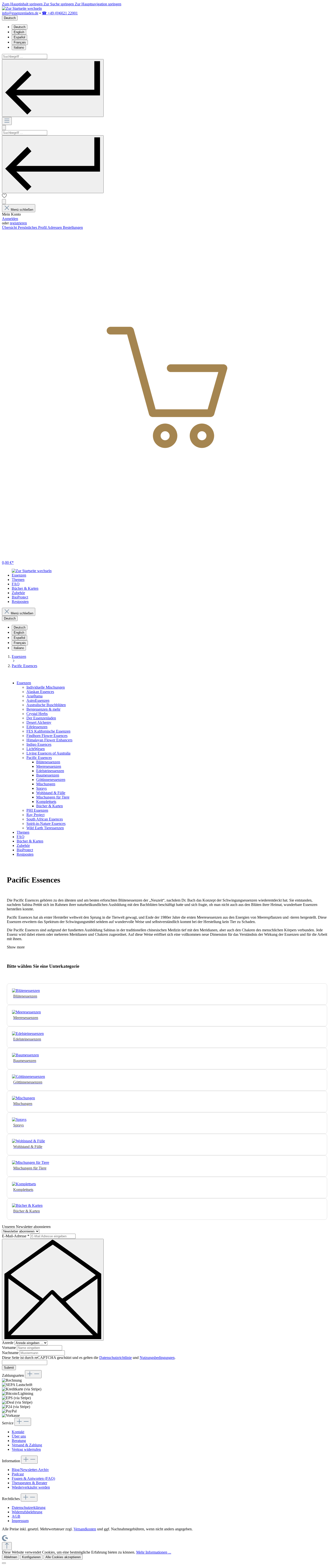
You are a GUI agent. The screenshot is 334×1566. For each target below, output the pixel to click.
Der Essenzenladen (41, 718)
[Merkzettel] (4, 197)
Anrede (8, 1343)
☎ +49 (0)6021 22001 (60, 13)
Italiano (19, 47)
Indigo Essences (38, 744)
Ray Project (35, 815)
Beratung (19, 1441)
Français (20, 42)
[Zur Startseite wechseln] (22, 8)
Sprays (41, 788)
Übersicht (10, 227)
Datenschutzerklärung (28, 1507)
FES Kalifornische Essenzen (48, 731)
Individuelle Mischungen (45, 687)
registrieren (18, 223)
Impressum (20, 1521)
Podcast (18, 1474)
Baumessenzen (47, 775)
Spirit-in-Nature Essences (46, 823)
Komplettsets (46, 801)
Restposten (25, 854)
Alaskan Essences (40, 692)
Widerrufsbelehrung (27, 1512)
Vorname (9, 1347)
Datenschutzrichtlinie (115, 1358)
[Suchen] (53, 88)
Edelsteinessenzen (50, 771)
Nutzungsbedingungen (157, 1358)
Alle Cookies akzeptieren (63, 1557)
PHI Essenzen (37, 810)
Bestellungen (73, 227)
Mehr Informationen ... (153, 1552)
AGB (16, 1516)
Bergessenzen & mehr (43, 709)
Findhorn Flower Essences (46, 736)
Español (19, 37)
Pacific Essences (39, 758)
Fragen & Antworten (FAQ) (33, 1478)
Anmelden (10, 219)
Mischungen (45, 784)
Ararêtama (34, 696)
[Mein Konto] (4, 201)
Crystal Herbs (37, 714)
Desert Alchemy (38, 722)
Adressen (55, 227)
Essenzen (24, 683)
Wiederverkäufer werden (31, 1487)
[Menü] (7, 121)
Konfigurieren (31, 1557)
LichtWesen (35, 749)
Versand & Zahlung (27, 1445)
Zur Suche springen (59, 4)
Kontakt (18, 1432)
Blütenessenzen (48, 762)
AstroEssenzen (37, 700)
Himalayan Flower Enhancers (49, 740)
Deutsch (19, 27)
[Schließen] (4, 1563)
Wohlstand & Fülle (50, 793)
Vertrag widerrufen (26, 1449)
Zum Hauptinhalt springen (23, 4)
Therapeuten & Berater (29, 1483)
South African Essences (44, 819)
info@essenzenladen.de (20, 13)
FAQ (20, 837)
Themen (23, 832)
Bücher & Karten (49, 806)
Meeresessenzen (48, 766)
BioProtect (25, 850)
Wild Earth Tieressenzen (45, 828)
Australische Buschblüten (46, 705)
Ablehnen (10, 1557)
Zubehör (23, 845)
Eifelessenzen (36, 727)
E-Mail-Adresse (15, 1236)
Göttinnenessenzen (50, 780)
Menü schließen (22, 209)
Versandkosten (85, 1529)
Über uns (19, 1436)
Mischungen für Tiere (52, 797)
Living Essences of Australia (48, 753)
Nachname (11, 1353)
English (19, 32)
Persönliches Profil (32, 227)
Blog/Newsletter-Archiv (30, 1470)
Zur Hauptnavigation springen (98, 4)
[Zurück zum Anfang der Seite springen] (7, 1546)
